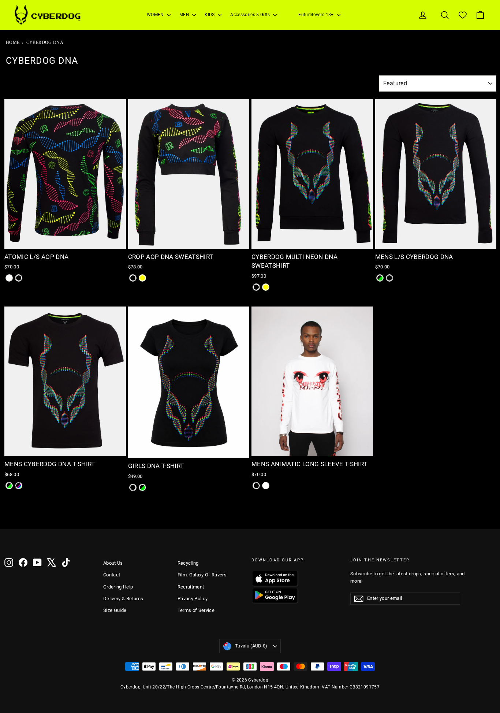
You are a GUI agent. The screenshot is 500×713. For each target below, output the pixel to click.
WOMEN (156, 14)
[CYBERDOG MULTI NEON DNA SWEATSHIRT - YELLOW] (265, 287)
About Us (113, 563)
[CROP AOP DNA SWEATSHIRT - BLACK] (133, 278)
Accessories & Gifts (250, 14)
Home (12, 42)
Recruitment (191, 587)
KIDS (210, 14)
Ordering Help (118, 587)
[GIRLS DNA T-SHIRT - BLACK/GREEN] (142, 487)
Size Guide (115, 610)
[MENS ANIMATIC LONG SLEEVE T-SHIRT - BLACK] (256, 485)
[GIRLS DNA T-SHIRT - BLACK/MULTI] (133, 487)
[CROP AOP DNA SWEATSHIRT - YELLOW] (142, 278)
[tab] (50, 244)
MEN (184, 14)
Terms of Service (196, 610)
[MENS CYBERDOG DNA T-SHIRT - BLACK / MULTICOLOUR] (18, 485)
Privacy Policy (193, 598)
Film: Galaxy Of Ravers (202, 575)
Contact (111, 575)
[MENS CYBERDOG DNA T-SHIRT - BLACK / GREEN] (9, 485)
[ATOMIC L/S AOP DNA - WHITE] (9, 278)
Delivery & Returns (123, 598)
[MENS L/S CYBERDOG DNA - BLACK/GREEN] (380, 278)
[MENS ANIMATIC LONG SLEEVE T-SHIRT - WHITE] (265, 485)
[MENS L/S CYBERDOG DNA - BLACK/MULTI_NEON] (389, 278)
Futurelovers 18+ (316, 14)
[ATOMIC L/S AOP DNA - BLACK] (18, 278)
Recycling (188, 563)
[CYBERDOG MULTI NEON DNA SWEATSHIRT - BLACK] (256, 287)
